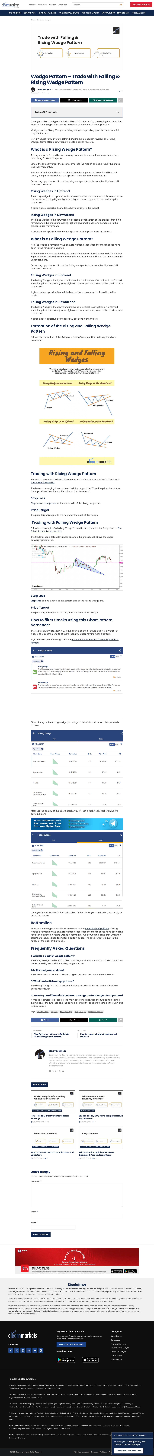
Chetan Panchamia (46, 1385)
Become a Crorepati (17, 1438)
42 (48, 1122)
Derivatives (29, 13)
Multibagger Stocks (133, 1407)
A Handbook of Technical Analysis (130, 1435)
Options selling (87, 1404)
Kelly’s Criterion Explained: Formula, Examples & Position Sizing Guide (96, 1153)
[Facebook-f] (10, 1350)
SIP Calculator (36, 1435)
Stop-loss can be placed (44, 503)
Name (34, 1212)
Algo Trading (101, 1394)
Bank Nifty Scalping (26, 1404)
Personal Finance (137, 1413)
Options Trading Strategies (69, 1404)
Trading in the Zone (50, 1429)
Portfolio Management (45, 1407)
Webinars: (13, 1404)
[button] (132, 1435)
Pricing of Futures (122, 1413)
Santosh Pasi (41, 1388)
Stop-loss (36, 600)
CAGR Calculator (22, 1435)
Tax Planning (126, 1404)
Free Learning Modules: (18, 1413)
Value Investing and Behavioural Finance (25, 1429)
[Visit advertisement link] (77, 824)
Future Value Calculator (66, 1435)
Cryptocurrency (15, 1397)
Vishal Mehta (14, 1388)
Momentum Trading (51, 1394)
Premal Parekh (72, 1385)
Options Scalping (51, 1413)
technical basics (95, 1012)
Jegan (92, 1385)
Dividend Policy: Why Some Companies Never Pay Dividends (101, 1117)
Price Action (100, 1404)
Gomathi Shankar (55, 1388)
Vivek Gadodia (135, 1385)
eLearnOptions (49, 1435)
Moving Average (117, 1407)
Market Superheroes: (17, 1385)
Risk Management (63, 1407)
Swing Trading (65, 1413)
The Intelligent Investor (69, 1425)
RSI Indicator (94, 1413)
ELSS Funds (106, 1416)
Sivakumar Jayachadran (106, 1385)
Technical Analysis (90, 13)
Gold (11, 1419)
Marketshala (123, 13)
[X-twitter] (16, 1350)
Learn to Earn (65, 1429)
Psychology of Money (50, 1425)
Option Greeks (94, 1416)
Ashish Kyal (60, 1385)
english (54, 1012)
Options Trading (24, 1394)
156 (95, 1158)
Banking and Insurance (121, 1416)
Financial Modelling (80, 1413)
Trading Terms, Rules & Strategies (47, 1110)
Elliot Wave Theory (115, 1394)
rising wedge (80, 1012)
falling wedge (66, 1012)
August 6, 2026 (85, 1158)
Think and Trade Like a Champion (116, 1425)
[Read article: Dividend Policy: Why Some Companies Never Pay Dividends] (101, 1101)
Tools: (11, 1435)
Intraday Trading (36, 1413)
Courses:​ (12, 1394)
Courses (32, 5)
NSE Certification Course (33, 1397)
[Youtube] (34, 1350)
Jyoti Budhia (123, 1385)
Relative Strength (113, 1404)
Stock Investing (67, 1394)
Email (34, 1222)
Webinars (42, 5)
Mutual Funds (108, 13)
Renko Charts (77, 1407)
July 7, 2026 (59, 89)
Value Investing (38, 1416)
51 (47, 1158)
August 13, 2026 (86, 1122)
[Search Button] (121, 4)
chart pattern (42, 1012)
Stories (52, 5)
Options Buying (15, 1407)
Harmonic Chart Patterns (84, 1394)
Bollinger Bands (107, 1413)
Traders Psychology (101, 1407)
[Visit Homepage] (10, 5)
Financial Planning (47, 13)
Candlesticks (69, 1416)
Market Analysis (87, 1110)
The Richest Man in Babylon (90, 1425)
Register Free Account (71, 1344)
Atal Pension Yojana (106, 1435)
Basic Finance (15, 13)
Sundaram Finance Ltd (42, 482)
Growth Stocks (28, 1407)
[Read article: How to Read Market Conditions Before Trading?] (53, 1101)
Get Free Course (141, 5)
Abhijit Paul (84, 1385)
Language (62, 5)
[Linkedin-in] (28, 1350)
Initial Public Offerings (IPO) (19, 1416)
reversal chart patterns (97, 928)
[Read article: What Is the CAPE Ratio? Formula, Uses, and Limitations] (53, 1138)
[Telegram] (40, 1350)
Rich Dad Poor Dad (32, 1425)
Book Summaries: (16, 1425)
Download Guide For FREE (129, 1450)
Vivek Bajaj (32, 1385)
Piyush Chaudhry (27, 1388)
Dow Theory (37, 1394)
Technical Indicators (54, 1416)
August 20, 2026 (38, 1122)
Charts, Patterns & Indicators (96, 89)
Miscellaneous (138, 13)
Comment (36, 1181)
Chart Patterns (81, 1416)
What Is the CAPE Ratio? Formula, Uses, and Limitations (52, 1153)
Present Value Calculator (87, 1435)
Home (33, 20)
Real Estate (136, 1416)
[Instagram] (22, 1350)
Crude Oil (87, 1407)
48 (95, 1122)
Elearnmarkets (44, 89)
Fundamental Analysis (69, 13)
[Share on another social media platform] (120, 100)
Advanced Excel (130, 1394)
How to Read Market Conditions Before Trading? (50, 1117)
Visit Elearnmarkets (81, 1452)
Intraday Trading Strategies (46, 1404)
